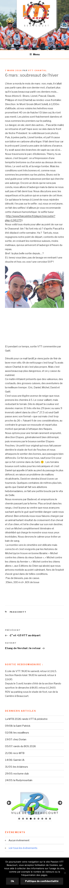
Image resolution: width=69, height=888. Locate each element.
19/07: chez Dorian (15, 739)
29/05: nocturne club (17, 773)
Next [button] (59, 803)
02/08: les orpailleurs (17, 732)
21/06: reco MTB (14, 753)
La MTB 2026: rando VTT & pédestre (26, 718)
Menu (36, 54)
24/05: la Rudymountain (18, 780)
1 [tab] (19, 819)
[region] (34, 804)
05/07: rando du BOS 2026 (20, 746)
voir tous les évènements (23, 848)
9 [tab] (50, 819)
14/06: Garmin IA (14, 759)
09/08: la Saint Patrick (17, 725)
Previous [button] (9, 803)
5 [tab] (35, 819)
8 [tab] (46, 819)
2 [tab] (23, 819)
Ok (12, 881)
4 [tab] (31, 819)
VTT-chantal (37, 70)
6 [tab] (38, 819)
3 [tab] (27, 819)
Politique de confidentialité (41, 881)
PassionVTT (18, 612)
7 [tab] (42, 819)
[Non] (64, 873)
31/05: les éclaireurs (16, 766)
